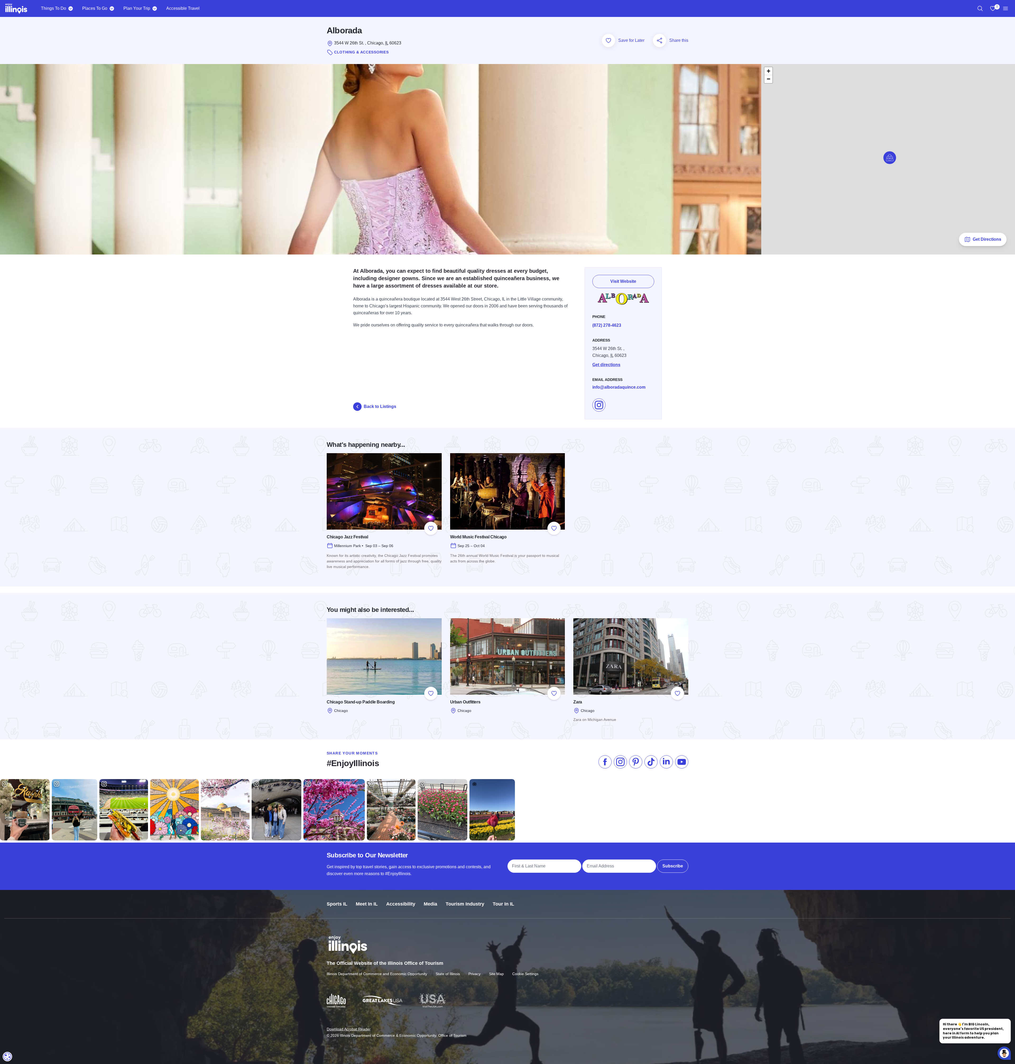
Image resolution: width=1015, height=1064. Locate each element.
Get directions (606, 364)
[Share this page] (659, 40)
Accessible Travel (183, 8)
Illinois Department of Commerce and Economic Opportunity (377, 974)
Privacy (474, 974)
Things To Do (53, 8)
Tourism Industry (465, 904)
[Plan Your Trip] (154, 8)
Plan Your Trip (136, 8)
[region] (980, 8)
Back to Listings (380, 406)
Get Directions (987, 239)
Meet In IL (367, 904)
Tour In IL (503, 904)
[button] (889, 157)
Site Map (496, 974)
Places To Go (94, 8)
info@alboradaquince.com (618, 387)
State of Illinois (448, 974)
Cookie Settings (525, 974)
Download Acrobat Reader (349, 1029)
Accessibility (400, 904)
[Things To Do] (70, 8)
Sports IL (337, 904)
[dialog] (7, 1056)
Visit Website (623, 281)
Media (430, 904)
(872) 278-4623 (606, 325)
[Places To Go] (111, 8)
